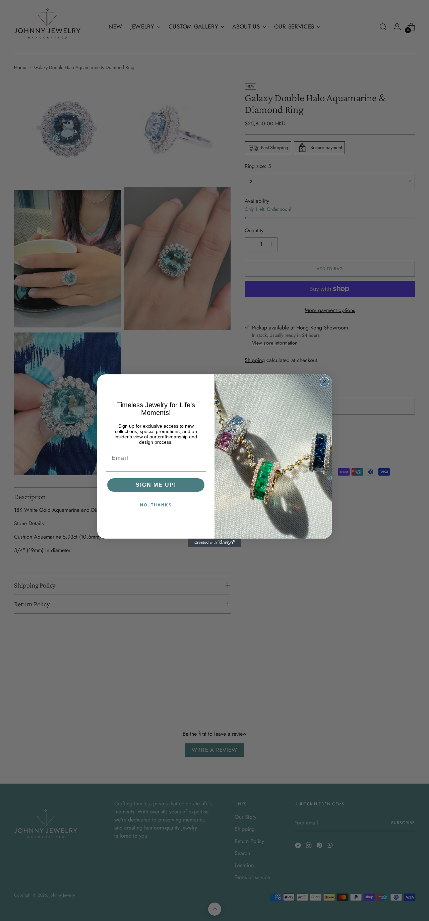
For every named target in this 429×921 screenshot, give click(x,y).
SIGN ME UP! (156, 485)
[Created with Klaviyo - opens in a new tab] (214, 543)
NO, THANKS (156, 505)
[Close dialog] (324, 382)
